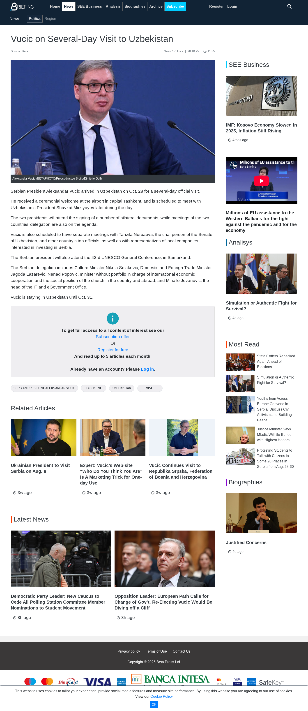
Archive (156, 6)
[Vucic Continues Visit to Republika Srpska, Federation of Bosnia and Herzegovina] (182, 437)
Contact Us (182, 651)
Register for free (112, 349)
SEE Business (89, 6)
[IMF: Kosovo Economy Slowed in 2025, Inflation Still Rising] (261, 96)
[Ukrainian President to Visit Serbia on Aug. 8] (43, 437)
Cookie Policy (161, 696)
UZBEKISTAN (122, 388)
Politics (35, 19)
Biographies (134, 6)
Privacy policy (129, 651)
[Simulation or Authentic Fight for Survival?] (261, 274)
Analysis (113, 6)
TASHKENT (93, 388)
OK (154, 704)
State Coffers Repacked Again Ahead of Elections (276, 361)
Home (55, 6)
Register (216, 6)
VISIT (150, 388)
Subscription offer (113, 336)
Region (50, 19)
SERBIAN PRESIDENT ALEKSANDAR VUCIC (44, 388)
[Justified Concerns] (261, 513)
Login (232, 6)
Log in (147, 369)
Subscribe (175, 6)
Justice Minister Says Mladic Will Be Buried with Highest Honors (274, 434)
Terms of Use (156, 651)
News (69, 6)
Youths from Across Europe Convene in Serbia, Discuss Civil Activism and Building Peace (274, 409)
